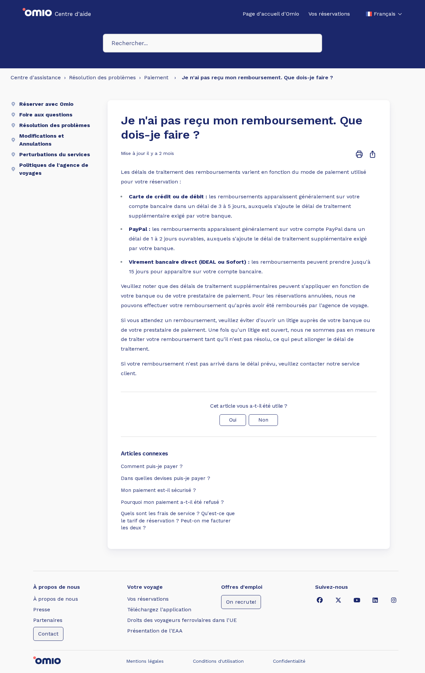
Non (263, 420)
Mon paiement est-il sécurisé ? (158, 490)
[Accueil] (37, 14)
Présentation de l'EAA (155, 631)
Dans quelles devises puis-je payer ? (165, 478)
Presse (41, 609)
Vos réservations (329, 14)
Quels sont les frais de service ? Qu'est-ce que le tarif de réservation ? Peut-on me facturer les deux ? (178, 520)
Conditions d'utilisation (218, 661)
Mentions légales (145, 661)
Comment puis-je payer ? (152, 466)
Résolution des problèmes (102, 77)
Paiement (156, 77)
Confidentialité (289, 661)
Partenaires (47, 620)
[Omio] (56, 661)
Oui (232, 420)
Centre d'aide (73, 14)
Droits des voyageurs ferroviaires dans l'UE (182, 620)
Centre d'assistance (36, 77)
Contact (48, 634)
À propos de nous (55, 599)
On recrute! (241, 602)
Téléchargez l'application (159, 609)
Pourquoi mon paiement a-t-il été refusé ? (172, 502)
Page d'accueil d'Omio (271, 14)
